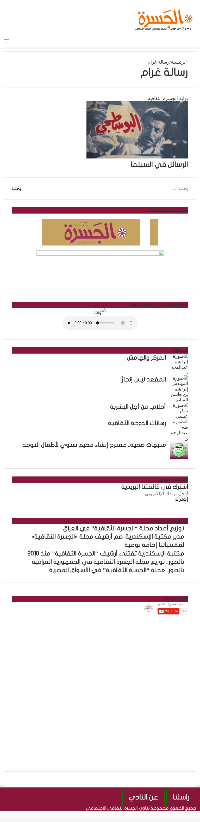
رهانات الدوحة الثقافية (137, 423)
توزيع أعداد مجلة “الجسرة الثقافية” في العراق (123, 528)
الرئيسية (179, 62)
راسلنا (181, 797)
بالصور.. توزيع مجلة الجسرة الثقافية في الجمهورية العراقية (108, 562)
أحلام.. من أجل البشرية (138, 407)
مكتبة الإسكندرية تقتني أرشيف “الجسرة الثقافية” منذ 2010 (106, 554)
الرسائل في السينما (159, 164)
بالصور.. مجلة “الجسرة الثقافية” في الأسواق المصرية (116, 570)
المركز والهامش (146, 358)
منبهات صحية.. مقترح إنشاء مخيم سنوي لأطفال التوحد (94, 445)
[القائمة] (6, 41)
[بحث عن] (193, 41)
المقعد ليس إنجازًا (143, 379)
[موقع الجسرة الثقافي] (163, 18)
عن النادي (143, 797)
